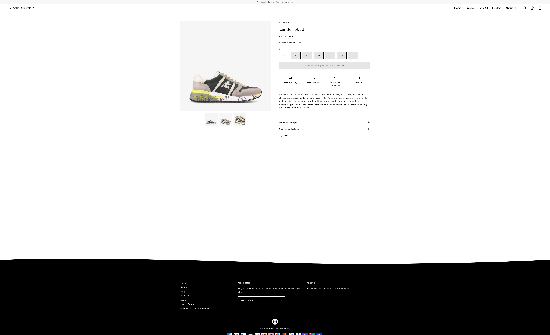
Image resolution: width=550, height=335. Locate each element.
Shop (182, 291)
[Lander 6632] (211, 119)
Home (183, 283)
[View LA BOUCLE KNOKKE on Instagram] (275, 322)
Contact (184, 300)
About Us (184, 295)
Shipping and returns (289, 129)
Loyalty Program (188, 304)
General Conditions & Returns (194, 308)
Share (286, 136)
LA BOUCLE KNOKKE (21, 8)
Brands (183, 287)
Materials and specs (289, 122)
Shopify (287, 329)
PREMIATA (284, 22)
